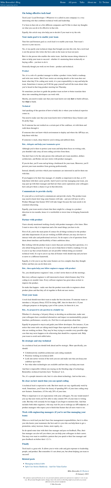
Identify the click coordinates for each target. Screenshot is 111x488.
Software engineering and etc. (9, 5)
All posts (73, 2)
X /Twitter (84, 471)
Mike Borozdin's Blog (10, 2)
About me (91, 2)
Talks (82, 2)
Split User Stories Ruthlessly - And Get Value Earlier (46, 466)
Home (63, 2)
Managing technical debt (35, 463)
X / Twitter (104, 2)
